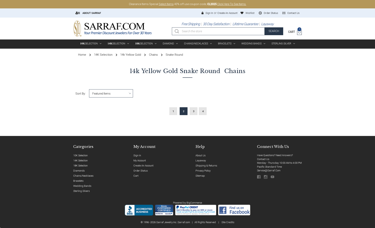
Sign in (209, 13)
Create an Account (227, 13)
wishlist (250, 13)
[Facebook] (259, 177)
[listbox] (111, 93)
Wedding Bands (251, 43)
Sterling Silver (281, 43)
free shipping (190, 24)
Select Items (166, 4)
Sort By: (80, 93)
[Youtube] (273, 177)
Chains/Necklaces (196, 43)
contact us (293, 13)
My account (139, 160)
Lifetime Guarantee (245, 24)
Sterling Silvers (81, 191)
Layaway (267, 24)
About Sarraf (91, 13)
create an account (143, 165)
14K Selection (80, 160)
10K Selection (80, 155)
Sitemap (200, 175)
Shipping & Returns (206, 165)
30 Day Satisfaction (216, 24)
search (274, 31)
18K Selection (80, 165)
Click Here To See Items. (231, 4)
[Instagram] (266, 177)
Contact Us (263, 159)
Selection (89, 43)
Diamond (168, 43)
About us (201, 155)
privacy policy (203, 170)
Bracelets (224, 43)
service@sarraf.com (268, 170)
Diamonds (79, 170)
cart (135, 175)
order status (271, 13)
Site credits (227, 222)
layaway (201, 160)
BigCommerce (194, 202)
